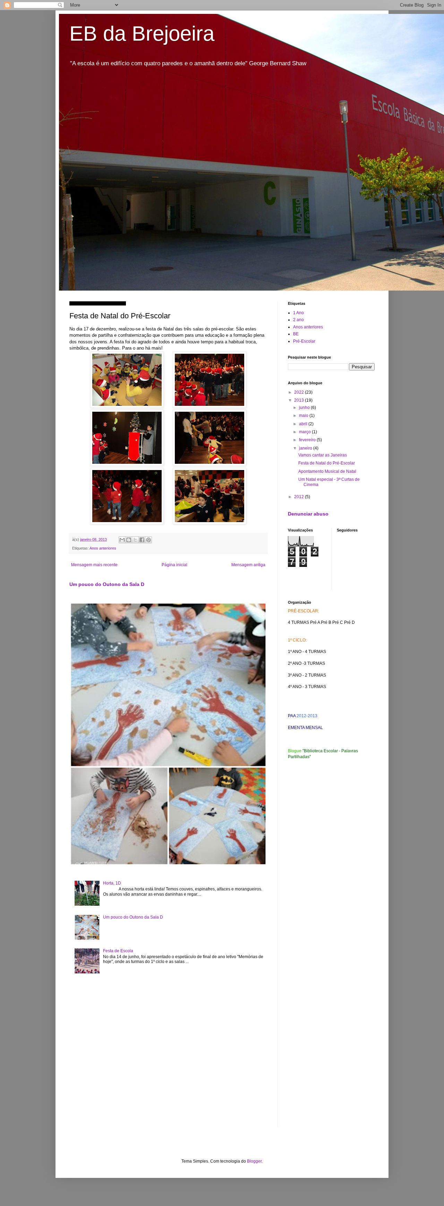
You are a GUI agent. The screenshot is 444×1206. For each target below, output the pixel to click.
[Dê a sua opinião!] (128, 539)
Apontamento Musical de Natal (327, 471)
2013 (299, 400)
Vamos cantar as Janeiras (322, 455)
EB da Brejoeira (141, 33)
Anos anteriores (102, 548)
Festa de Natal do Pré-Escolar (326, 463)
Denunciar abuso (308, 514)
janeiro (306, 448)
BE (296, 334)
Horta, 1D (112, 883)
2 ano (298, 319)
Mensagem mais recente (94, 564)
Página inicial (174, 564)
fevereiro (308, 439)
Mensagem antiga (248, 564)
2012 (299, 496)
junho (305, 407)
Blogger (254, 1161)
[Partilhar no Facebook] (141, 539)
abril (303, 423)
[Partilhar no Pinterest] (148, 539)
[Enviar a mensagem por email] (122, 539)
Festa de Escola (118, 950)
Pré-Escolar (304, 341)
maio (304, 415)
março (305, 431)
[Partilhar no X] (135, 539)
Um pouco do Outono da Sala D (106, 584)
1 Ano (298, 312)
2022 (299, 392)
